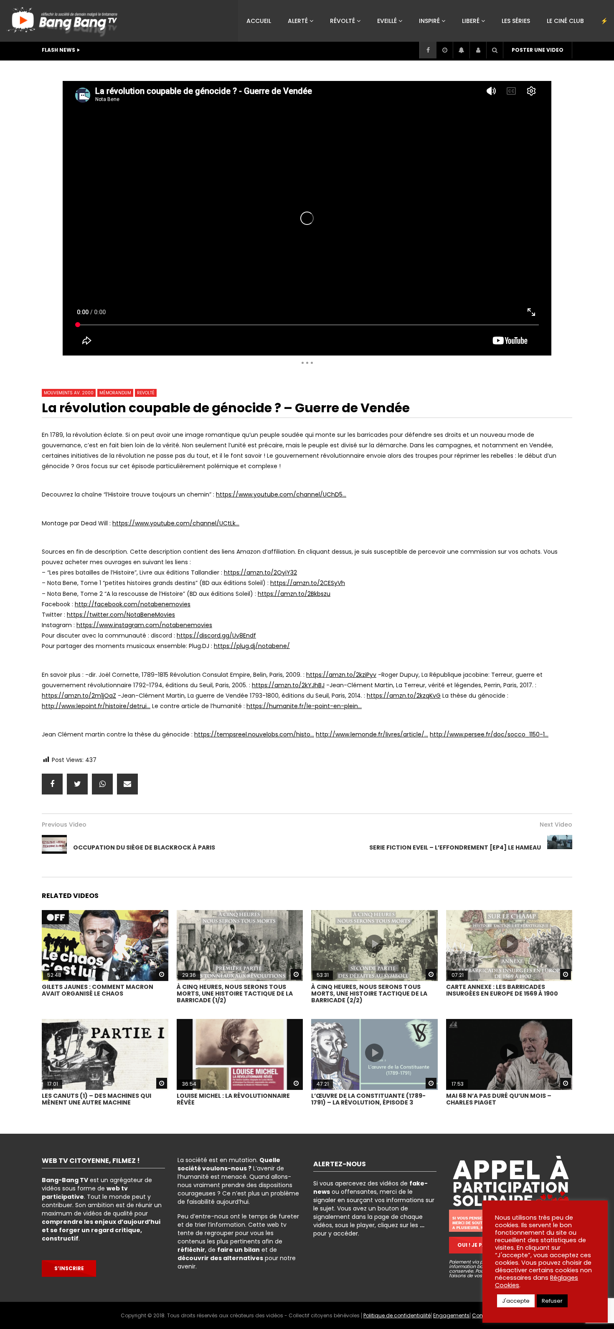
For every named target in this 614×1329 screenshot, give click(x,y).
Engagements (451, 1315)
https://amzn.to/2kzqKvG (404, 695)
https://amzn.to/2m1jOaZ (79, 695)
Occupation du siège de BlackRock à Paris (144, 847)
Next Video (556, 824)
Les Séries (516, 21)
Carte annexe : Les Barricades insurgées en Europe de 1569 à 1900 (502, 990)
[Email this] (127, 784)
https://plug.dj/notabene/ (252, 646)
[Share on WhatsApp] (102, 784)
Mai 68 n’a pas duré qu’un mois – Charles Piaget (498, 1099)
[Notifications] (461, 50)
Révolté (342, 21)
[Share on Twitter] (77, 784)
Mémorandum (115, 393)
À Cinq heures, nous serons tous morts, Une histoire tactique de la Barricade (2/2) (369, 993)
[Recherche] (494, 50)
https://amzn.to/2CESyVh (307, 583)
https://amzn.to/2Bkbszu (294, 594)
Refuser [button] (552, 1301)
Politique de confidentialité (397, 1315)
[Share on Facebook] (52, 784)
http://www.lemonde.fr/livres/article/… (372, 734)
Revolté (146, 393)
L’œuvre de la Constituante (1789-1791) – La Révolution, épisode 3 (368, 1099)
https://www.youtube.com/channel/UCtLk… (175, 523)
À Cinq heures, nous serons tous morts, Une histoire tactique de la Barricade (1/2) (235, 993)
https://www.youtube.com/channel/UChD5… (281, 494)
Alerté (298, 21)
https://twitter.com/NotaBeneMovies (121, 614)
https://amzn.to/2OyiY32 (260, 572)
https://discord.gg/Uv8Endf (216, 635)
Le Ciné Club (565, 21)
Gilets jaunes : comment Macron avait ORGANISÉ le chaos (97, 990)
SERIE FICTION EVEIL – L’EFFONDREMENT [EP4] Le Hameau (455, 847)
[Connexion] (477, 50)
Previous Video (64, 824)
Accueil (258, 21)
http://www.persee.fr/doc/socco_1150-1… (489, 734)
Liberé (471, 21)
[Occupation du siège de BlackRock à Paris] (8, 216)
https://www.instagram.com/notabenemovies (144, 625)
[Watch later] (444, 50)
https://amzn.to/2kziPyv (341, 675)
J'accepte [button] (516, 1301)
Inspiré (429, 21)
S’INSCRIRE (69, 1268)
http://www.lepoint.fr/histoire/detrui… (96, 706)
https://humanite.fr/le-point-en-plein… (304, 706)
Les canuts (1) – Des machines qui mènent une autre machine (96, 1099)
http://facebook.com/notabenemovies (132, 604)
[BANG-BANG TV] (63, 19)
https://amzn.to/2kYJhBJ (288, 685)
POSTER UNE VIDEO (537, 49)
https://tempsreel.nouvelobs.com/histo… (254, 734)
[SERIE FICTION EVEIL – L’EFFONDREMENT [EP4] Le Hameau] (559, 847)
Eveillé (387, 21)
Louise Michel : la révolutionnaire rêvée (233, 1099)
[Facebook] (427, 50)
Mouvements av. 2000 (69, 393)
